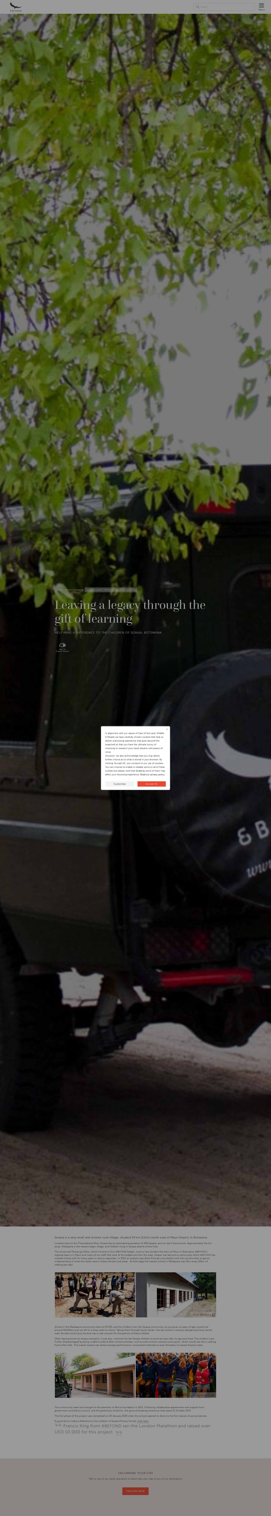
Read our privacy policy (152, 774)
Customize (120, 783)
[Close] (167, 729)
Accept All (151, 783)
